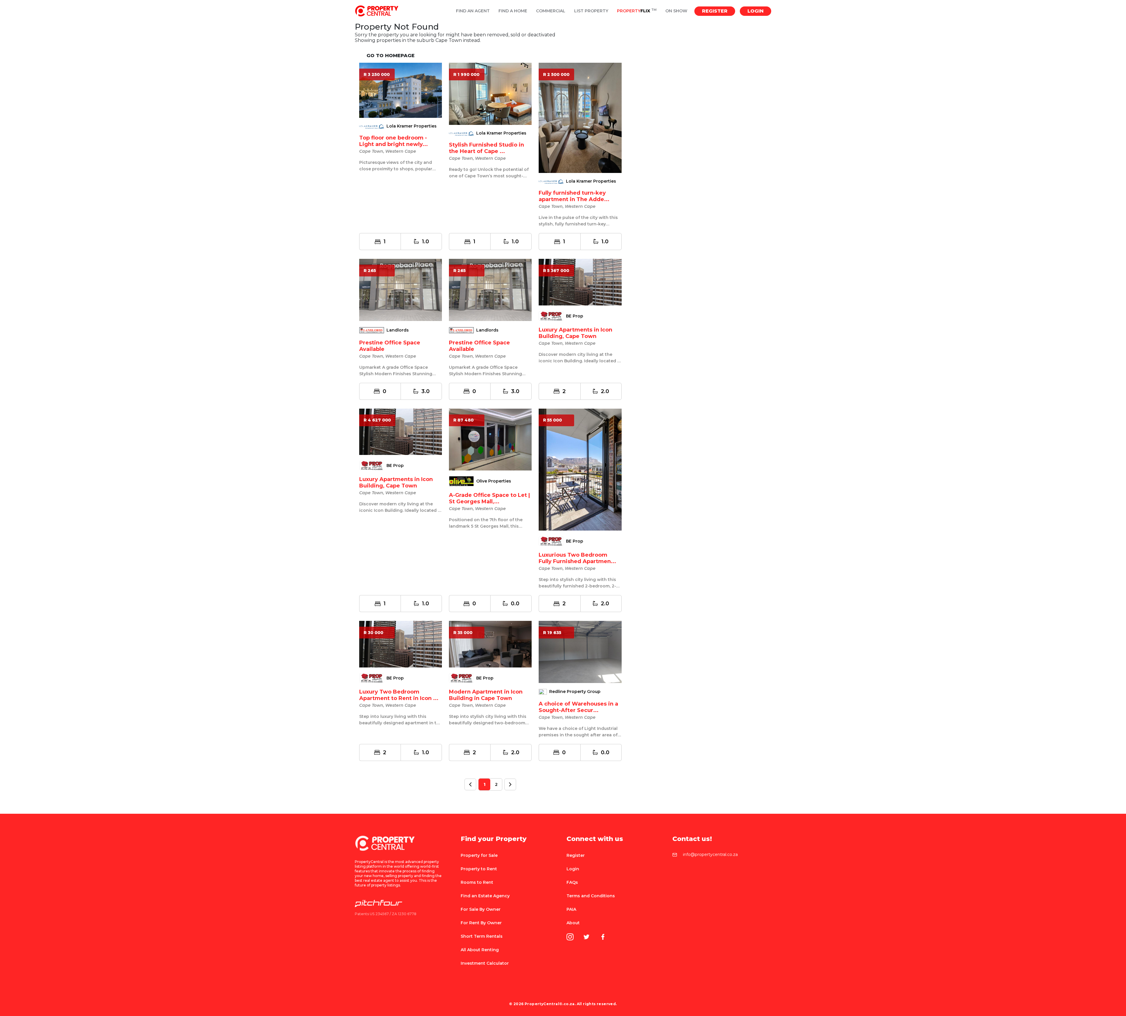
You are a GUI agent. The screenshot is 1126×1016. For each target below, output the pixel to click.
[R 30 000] (400, 644)
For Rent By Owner (481, 922)
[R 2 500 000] (580, 117)
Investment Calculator (485, 963)
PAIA (571, 909)
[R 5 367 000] (580, 282)
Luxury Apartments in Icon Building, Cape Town (575, 333)
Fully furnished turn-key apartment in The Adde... (574, 196)
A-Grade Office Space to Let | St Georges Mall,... (489, 498)
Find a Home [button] (512, 11)
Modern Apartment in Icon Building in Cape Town (486, 695)
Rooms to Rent (477, 882)
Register (715, 11)
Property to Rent (479, 868)
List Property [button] (591, 11)
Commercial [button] (550, 11)
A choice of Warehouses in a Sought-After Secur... (578, 707)
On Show (676, 11)
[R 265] (400, 289)
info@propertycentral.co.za (710, 854)
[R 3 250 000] (400, 90)
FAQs (572, 882)
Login (755, 11)
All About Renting (480, 949)
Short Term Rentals (482, 936)
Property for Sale (479, 855)
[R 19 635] (580, 651)
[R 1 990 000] (490, 93)
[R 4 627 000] (400, 431)
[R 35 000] (490, 644)
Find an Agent (473, 11)
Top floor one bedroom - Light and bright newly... (393, 141)
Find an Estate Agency (485, 895)
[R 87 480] (490, 439)
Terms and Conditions (591, 895)
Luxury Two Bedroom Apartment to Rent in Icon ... (398, 695)
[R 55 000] (580, 469)
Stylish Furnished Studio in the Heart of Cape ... (486, 148)
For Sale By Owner (481, 909)
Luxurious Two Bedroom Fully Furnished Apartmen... (577, 558)
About (573, 922)
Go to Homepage (391, 55)
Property (637, 11)
